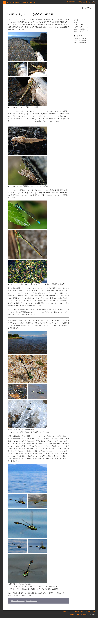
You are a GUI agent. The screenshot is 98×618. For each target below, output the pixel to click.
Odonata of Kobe (75, 614)
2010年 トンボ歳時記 (80, 38)
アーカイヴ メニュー (31, 601)
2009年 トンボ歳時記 (80, 40)
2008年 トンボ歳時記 (80, 42)
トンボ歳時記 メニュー (79, 611)
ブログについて (78, 26)
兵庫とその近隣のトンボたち (81, 30)
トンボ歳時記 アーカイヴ (81, 1)
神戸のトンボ (70, 1)
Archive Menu (84, 614)
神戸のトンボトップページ (17, 601)
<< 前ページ (84, 2)
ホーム (75, 22)
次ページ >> (92, 2)
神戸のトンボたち (78, 31)
